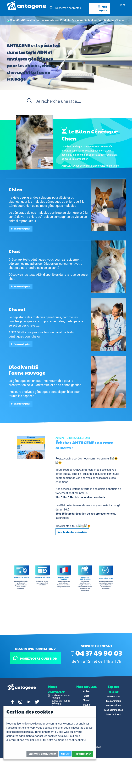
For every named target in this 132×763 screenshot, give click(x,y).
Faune (36, 20)
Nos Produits (62, 20)
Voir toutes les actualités (72, 532)
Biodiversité (47, 20)
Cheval (27, 20)
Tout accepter (82, 753)
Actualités (91, 20)
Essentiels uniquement (42, 753)
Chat (20, 20)
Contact (120, 20)
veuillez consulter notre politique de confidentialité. (55, 740)
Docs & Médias (106, 20)
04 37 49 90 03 (98, 652)
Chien (13, 20)
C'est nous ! (77, 20)
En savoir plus (22, 228)
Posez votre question (38, 658)
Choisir (65, 753)
